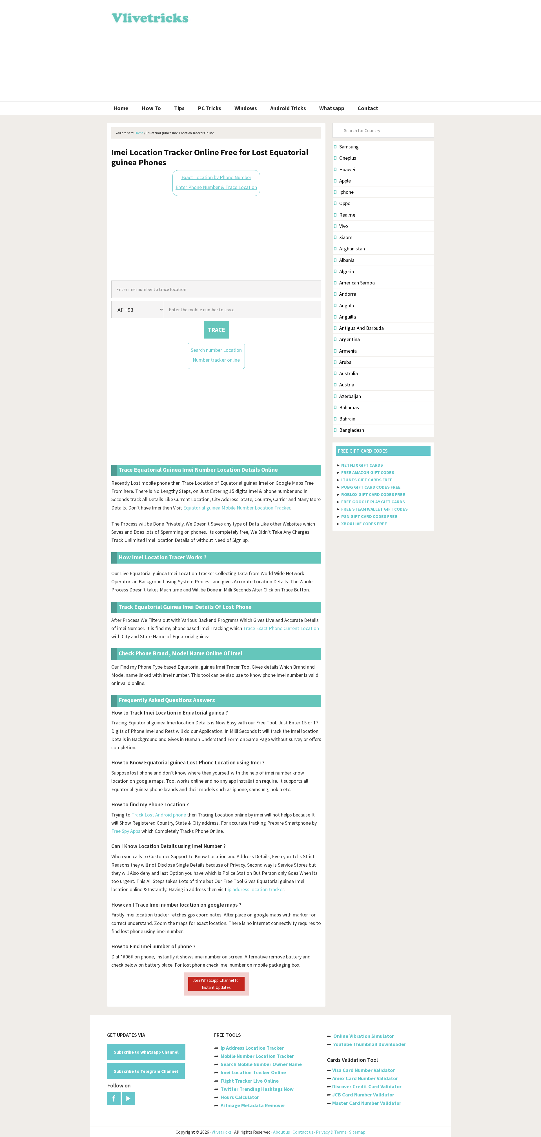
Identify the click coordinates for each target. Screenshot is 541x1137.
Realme (347, 215)
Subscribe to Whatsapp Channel (146, 1052)
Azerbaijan (350, 396)
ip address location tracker (256, 889)
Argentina (349, 339)
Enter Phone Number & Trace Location (216, 187)
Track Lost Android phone (159, 814)
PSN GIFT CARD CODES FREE (369, 516)
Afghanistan (352, 248)
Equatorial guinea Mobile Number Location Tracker (236, 507)
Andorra (347, 294)
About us (281, 1132)
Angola (346, 305)
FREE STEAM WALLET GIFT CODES (374, 509)
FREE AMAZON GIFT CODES (367, 472)
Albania (346, 260)
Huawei (347, 169)
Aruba (345, 362)
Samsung (349, 146)
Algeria (346, 271)
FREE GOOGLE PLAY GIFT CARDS (373, 501)
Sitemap (357, 1132)
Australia (348, 373)
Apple (345, 180)
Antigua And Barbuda (361, 328)
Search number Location (216, 350)
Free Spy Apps (125, 831)
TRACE (216, 329)
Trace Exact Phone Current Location (281, 628)
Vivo (343, 226)
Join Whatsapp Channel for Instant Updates (216, 984)
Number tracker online (216, 360)
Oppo (345, 203)
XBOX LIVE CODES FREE (364, 523)
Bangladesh (351, 430)
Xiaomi (346, 237)
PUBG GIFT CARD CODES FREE (371, 487)
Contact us (302, 1132)
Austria (346, 384)
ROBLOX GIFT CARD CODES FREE (373, 494)
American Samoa (357, 282)
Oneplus (347, 158)
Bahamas (349, 407)
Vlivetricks (149, 17)
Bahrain (347, 418)
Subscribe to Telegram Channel (146, 1071)
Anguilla (347, 316)
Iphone (346, 192)
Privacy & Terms (331, 1132)
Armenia (348, 351)
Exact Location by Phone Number (216, 177)
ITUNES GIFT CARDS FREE (367, 479)
